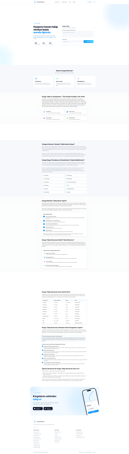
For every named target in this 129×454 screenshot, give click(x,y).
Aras (54, 35)
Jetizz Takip (57, 442)
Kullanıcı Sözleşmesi (88, 452)
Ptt (45, 37)
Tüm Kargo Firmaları (36, 447)
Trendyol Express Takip (37, 433)
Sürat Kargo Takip (36, 444)
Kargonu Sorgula (89, 41)
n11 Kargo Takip (78, 435)
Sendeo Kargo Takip (58, 438)
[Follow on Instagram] (37, 427)
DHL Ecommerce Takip (37, 438)
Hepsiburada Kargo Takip (80, 437)
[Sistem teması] (95, 2)
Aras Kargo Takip (36, 435)
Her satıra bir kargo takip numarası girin (68, 30)
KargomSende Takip (58, 437)
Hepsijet (51, 37)
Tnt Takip (56, 435)
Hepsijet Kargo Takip (36, 445)
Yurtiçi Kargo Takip (36, 437)
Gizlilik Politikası (81, 452)
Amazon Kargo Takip (79, 433)
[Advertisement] (64, 14)
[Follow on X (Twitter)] (34, 427)
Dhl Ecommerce (40, 37)
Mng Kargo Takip (36, 440)
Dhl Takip (56, 433)
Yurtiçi (34, 37)
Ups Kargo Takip (36, 442)
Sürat (47, 37)
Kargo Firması (64, 39)
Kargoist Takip (57, 440)
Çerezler (94, 452)
